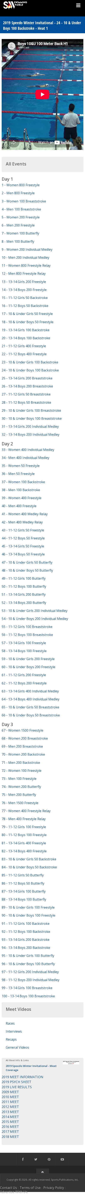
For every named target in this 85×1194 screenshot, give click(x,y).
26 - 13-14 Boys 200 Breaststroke (27, 386)
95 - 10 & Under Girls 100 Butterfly (28, 955)
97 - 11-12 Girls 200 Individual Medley (30, 972)
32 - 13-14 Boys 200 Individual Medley (30, 434)
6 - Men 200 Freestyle (18, 225)
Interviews (14, 1031)
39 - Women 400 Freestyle (21, 498)
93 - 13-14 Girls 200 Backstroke (26, 939)
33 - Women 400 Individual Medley (28, 449)
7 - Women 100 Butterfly (20, 233)
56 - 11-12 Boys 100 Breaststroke (27, 634)
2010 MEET (10, 1097)
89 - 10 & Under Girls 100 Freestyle (28, 907)
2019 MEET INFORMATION (22, 1077)
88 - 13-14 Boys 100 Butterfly (24, 899)
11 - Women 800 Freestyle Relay (26, 265)
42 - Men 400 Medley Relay (22, 522)
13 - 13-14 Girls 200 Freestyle (24, 281)
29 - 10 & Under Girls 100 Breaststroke (31, 410)
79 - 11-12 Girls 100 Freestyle (24, 827)
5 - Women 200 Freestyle (21, 217)
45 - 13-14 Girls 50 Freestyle (23, 546)
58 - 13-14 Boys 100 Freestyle (24, 651)
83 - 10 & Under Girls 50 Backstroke (29, 859)
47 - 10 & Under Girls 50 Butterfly (27, 562)
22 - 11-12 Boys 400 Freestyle (24, 354)
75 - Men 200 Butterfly (19, 794)
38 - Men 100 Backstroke (21, 490)
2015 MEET (10, 1121)
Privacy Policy (53, 1187)
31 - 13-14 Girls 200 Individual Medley (30, 426)
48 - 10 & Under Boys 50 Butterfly (27, 570)
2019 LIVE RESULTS (17, 1087)
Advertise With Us (13, 1191)
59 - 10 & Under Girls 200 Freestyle (28, 659)
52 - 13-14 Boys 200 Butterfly (24, 602)
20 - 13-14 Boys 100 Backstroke (26, 338)
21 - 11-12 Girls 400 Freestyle (24, 346)
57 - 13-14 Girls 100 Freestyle (24, 643)
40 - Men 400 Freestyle (19, 506)
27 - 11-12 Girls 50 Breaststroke (26, 394)
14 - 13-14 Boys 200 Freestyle (24, 289)
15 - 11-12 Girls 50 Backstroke (25, 297)
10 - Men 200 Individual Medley (25, 257)
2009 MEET (10, 1092)
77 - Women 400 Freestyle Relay (26, 811)
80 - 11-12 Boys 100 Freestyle (24, 835)
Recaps (11, 1039)
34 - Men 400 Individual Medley (25, 457)
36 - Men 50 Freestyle (18, 473)
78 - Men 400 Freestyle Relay (24, 819)
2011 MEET (10, 1102)
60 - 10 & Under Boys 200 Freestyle (28, 667)
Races (10, 1023)
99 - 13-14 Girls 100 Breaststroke (27, 988)
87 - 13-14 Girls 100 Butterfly (24, 891)
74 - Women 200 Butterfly (21, 786)
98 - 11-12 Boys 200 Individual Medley (30, 980)
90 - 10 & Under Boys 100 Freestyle (28, 915)
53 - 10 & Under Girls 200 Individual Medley (34, 610)
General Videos (17, 1047)
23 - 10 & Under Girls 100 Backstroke (30, 362)
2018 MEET (10, 1136)
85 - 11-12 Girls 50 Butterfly (23, 875)
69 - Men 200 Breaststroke (22, 746)
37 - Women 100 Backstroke (23, 482)
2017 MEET (10, 1131)
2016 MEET (10, 1126)
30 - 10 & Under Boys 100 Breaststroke (32, 418)
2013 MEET (10, 1112)
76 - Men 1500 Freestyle (20, 803)
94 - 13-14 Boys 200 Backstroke (26, 947)
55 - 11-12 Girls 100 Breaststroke (27, 626)
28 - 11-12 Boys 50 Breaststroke (26, 402)
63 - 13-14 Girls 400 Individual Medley (30, 691)
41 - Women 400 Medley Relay (25, 514)
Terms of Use (30, 1187)
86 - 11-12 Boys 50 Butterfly (23, 883)
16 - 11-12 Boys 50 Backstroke (25, 305)
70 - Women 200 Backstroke (23, 754)
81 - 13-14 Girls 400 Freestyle (24, 843)
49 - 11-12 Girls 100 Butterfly (24, 578)
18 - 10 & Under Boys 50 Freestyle (27, 322)
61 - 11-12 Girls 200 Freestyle (24, 675)
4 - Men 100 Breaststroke (21, 209)
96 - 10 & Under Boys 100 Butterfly (28, 964)
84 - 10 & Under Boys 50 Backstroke (29, 867)
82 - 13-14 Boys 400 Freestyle (24, 851)
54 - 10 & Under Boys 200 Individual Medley (35, 618)
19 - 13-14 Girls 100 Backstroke (26, 330)
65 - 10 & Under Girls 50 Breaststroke (30, 707)
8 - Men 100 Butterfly (18, 241)
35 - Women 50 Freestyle (21, 465)
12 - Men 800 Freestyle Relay (24, 273)
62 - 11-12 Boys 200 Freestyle (24, 683)
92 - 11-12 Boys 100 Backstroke (26, 931)
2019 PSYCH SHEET (16, 1082)
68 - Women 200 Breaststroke (25, 738)
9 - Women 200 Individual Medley (27, 249)
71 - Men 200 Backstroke (21, 762)
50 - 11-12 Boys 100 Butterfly (24, 586)
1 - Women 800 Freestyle (21, 185)
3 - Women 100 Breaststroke (24, 201)
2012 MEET (10, 1106)
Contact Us (8, 1187)
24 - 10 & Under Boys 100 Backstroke (30, 370)
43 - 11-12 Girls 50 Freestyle (23, 530)
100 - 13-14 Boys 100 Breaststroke (28, 996)
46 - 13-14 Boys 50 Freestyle (23, 554)
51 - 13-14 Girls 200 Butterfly (24, 594)
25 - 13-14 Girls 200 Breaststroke (27, 378)
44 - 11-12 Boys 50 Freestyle (23, 538)
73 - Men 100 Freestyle (19, 778)
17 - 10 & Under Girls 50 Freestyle (27, 313)
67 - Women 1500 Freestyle (22, 730)
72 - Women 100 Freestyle (21, 770)
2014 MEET (10, 1117)
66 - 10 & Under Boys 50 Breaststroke (31, 715)
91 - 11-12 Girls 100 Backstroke (26, 923)
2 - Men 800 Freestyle (18, 193)
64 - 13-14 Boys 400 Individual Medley (30, 699)
